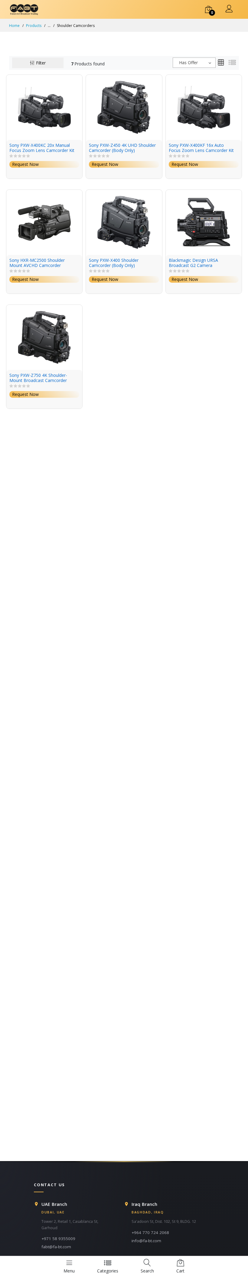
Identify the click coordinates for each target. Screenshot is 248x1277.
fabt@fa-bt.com (56, 1246)
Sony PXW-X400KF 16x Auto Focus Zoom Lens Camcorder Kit (201, 148)
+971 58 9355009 (58, 1238)
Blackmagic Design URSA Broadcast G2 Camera (193, 263)
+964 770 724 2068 (150, 1232)
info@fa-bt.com (146, 1240)
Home (14, 25)
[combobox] (194, 63)
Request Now (25, 164)
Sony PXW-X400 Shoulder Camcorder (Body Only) (114, 263)
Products (33, 25)
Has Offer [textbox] (188, 62)
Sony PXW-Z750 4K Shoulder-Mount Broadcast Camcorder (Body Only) (38, 378)
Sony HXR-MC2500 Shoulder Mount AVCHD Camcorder (37, 263)
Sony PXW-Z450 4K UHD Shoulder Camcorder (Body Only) (122, 148)
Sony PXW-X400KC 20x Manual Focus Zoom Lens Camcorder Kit (41, 148)
